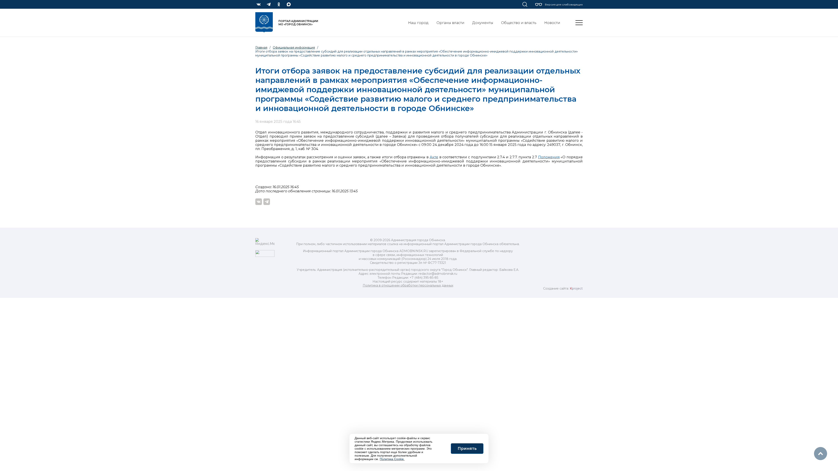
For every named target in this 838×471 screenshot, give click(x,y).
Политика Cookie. (392, 459)
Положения (549, 157)
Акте (434, 157)
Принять (467, 448)
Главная (261, 47)
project (576, 288)
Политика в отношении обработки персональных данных (408, 285)
